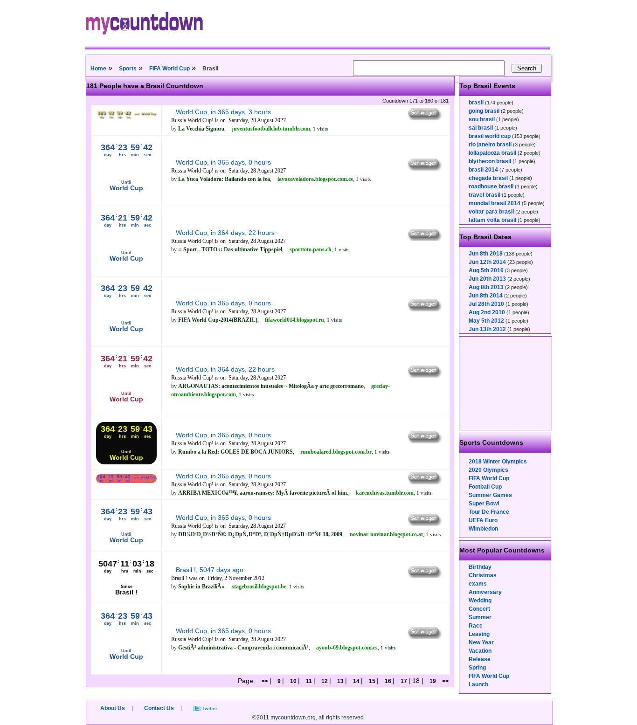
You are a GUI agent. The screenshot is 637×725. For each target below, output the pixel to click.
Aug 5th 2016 (486, 270)
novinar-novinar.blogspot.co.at (386, 534)
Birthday (480, 567)
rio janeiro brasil (490, 144)
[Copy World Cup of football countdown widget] (424, 375)
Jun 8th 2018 (486, 253)
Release (480, 659)
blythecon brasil (490, 161)
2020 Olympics (488, 470)
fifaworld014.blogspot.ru (294, 320)
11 (309, 681)
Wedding (480, 600)
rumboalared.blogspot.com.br (336, 452)
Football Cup (485, 486)
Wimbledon (483, 528)
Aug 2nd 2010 (487, 312)
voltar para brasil (491, 211)
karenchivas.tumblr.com (385, 493)
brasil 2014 (483, 169)
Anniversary (485, 592)
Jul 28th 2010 (486, 304)
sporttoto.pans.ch (311, 249)
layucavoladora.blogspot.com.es (315, 179)
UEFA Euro (483, 520)
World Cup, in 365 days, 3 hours (223, 112)
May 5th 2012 (486, 321)
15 (372, 681)
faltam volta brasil (492, 220)
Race (476, 625)
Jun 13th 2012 (487, 329)
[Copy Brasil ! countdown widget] (424, 576)
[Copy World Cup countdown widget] (424, 118)
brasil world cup (490, 136)
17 (404, 681)
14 (356, 681)
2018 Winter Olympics (498, 461)
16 (388, 681)
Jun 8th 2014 (486, 295)
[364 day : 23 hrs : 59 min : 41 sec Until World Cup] (126, 199)
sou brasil (482, 119)
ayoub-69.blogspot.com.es (347, 647)
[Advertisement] (506, 383)
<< (266, 681)
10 (293, 681)
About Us (112, 708)
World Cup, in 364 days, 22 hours (225, 232)
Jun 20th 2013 (487, 279)
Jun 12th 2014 (487, 262)
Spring (477, 667)
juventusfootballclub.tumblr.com (271, 128)
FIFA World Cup (169, 68)
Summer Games (490, 495)
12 (324, 681)
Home (98, 68)
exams (478, 583)
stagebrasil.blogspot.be (259, 586)
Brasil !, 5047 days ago (209, 569)
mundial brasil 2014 (494, 203)
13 (340, 681)
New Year (481, 642)
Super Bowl (484, 503)
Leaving (479, 634)
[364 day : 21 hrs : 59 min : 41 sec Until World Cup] (126, 269)
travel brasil (484, 195)
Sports (128, 68)
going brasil (484, 111)
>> (445, 681)
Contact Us (159, 708)
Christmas (483, 575)
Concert (479, 609)
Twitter (209, 708)
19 (432, 681)
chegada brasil (488, 178)
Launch (478, 684)
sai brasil (481, 127)
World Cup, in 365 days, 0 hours (223, 162)
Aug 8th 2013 (486, 287)
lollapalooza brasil (492, 153)
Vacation (480, 651)
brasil (476, 102)
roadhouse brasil (491, 186)
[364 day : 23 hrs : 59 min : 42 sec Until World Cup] (126, 667)
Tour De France (489, 512)
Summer (480, 617)
